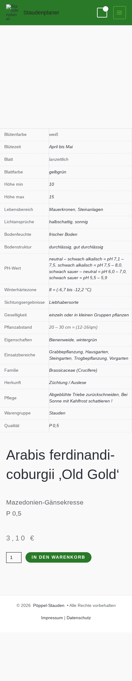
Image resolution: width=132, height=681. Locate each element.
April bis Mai (61, 147)
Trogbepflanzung (90, 358)
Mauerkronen (62, 209)
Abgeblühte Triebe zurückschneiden (84, 394)
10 (51, 184)
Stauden (57, 413)
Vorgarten (118, 358)
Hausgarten (96, 352)
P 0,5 (54, 425)
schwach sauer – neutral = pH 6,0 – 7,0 (87, 271)
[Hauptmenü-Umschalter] (119, 12)
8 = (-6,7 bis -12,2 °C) (70, 289)
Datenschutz (79, 618)
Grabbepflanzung (66, 352)
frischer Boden (63, 234)
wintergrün (86, 340)
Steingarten (60, 358)
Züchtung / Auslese (67, 382)
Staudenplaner (41, 12)
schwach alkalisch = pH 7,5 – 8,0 (89, 265)
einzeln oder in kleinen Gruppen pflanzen (89, 315)
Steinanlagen (90, 209)
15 (51, 197)
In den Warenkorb (58, 557)
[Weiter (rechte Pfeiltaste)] (121, 340)
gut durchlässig (88, 247)
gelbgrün (57, 172)
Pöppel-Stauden (48, 605)
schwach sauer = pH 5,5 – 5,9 (78, 277)
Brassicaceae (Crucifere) (73, 370)
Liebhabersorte (64, 302)
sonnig (81, 222)
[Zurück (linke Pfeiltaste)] (10, 340)
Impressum (52, 618)
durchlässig (60, 247)
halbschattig (60, 222)
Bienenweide (61, 340)
